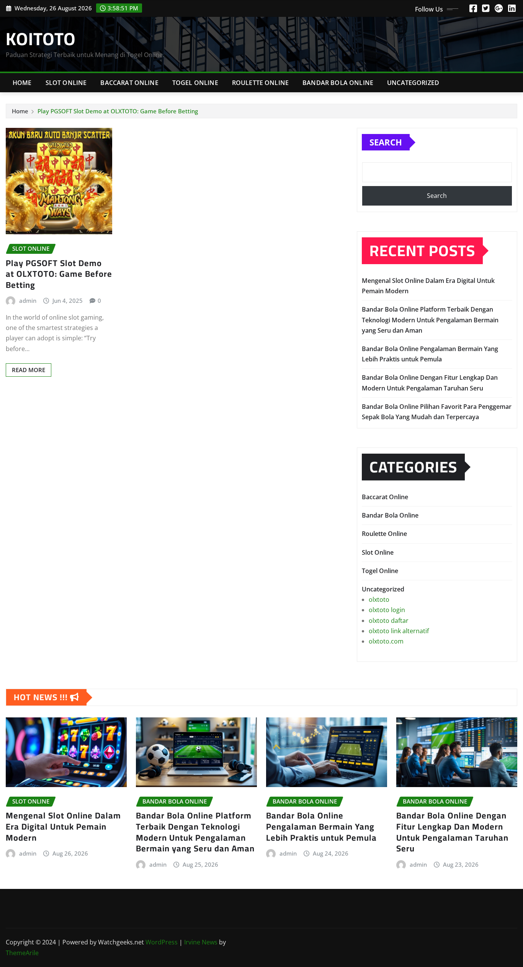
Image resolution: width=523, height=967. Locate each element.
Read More (28, 370)
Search (385, 142)
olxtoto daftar (389, 620)
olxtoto (379, 599)
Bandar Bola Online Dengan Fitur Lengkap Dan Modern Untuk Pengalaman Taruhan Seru (452, 831)
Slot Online (66, 82)
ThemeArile (22, 953)
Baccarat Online (129, 82)
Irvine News (200, 942)
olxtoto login (387, 610)
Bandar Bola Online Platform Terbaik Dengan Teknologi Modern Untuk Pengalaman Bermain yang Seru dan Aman (430, 319)
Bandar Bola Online (337, 82)
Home (22, 82)
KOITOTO (41, 38)
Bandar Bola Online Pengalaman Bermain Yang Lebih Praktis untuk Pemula (321, 826)
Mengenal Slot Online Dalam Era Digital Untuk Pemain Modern (63, 826)
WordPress (161, 942)
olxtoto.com (386, 641)
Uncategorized (413, 82)
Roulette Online (260, 82)
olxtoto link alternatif (399, 631)
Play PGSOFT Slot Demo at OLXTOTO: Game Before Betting (118, 111)
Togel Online (195, 82)
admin (27, 300)
